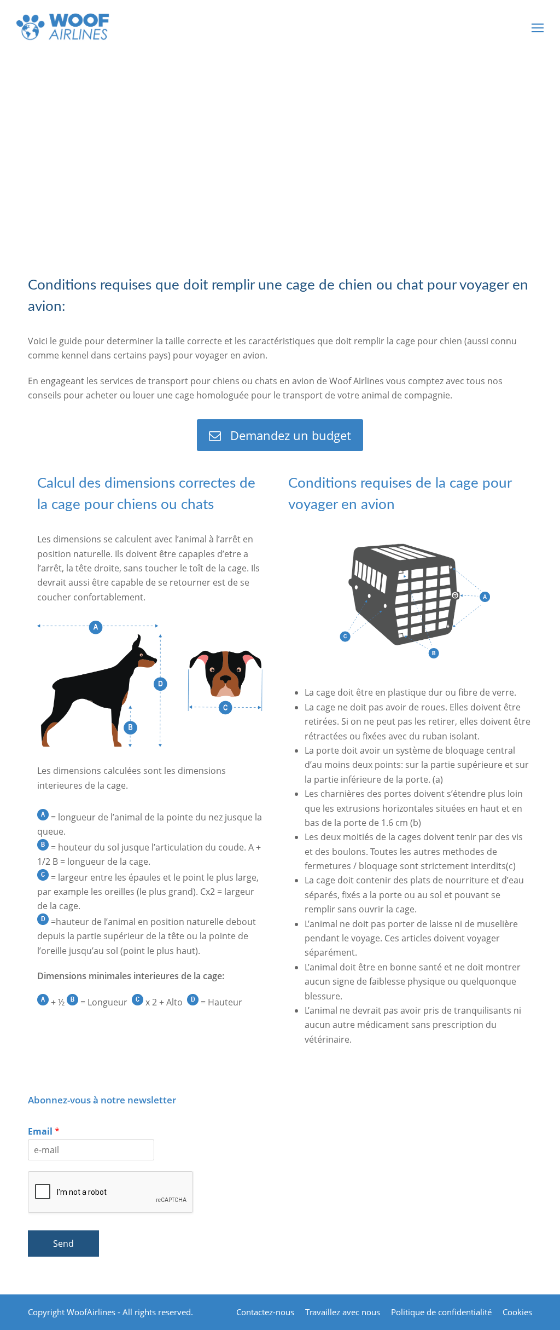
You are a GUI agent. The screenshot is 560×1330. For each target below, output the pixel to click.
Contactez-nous (265, 1311)
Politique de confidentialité (441, 1311)
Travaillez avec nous (342, 1311)
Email (44, 1131)
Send (63, 1244)
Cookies (517, 1311)
